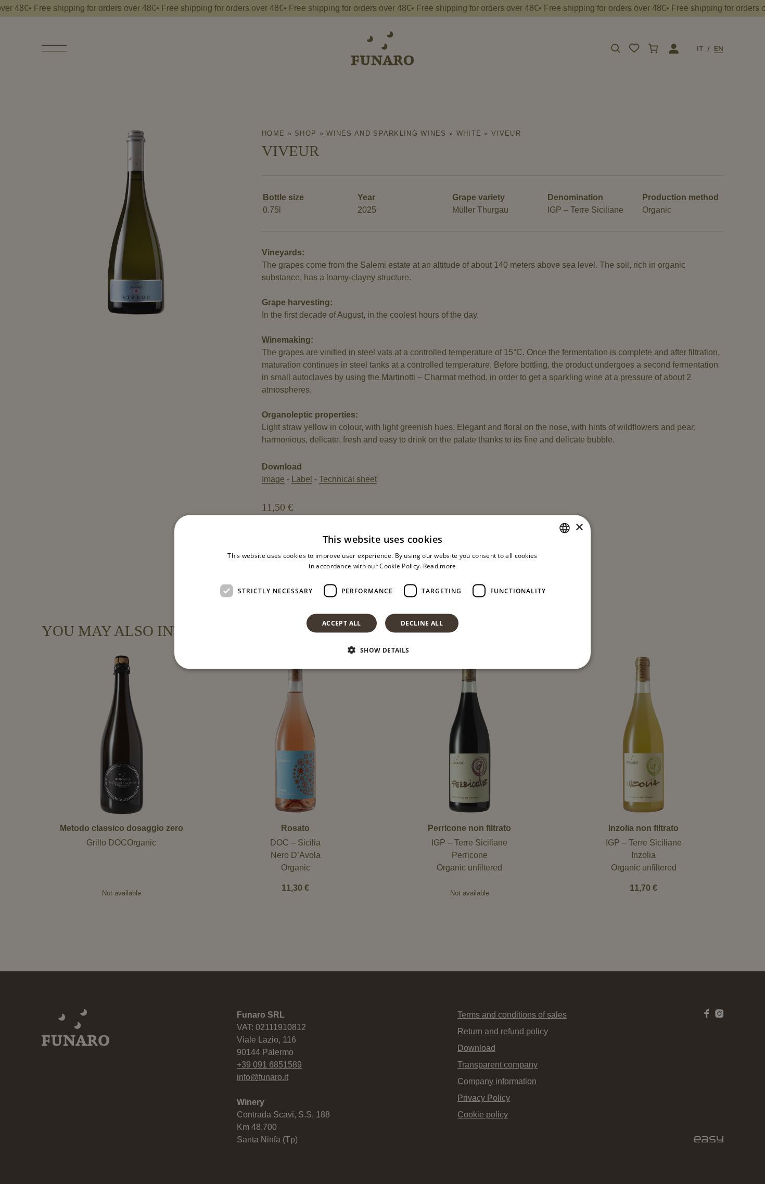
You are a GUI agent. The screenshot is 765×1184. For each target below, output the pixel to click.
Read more (439, 565)
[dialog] (382, 592)
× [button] (579, 527)
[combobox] (564, 528)
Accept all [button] (341, 623)
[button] (382, 650)
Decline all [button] (422, 623)
